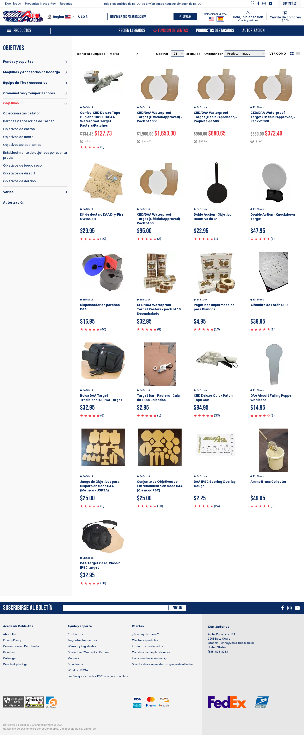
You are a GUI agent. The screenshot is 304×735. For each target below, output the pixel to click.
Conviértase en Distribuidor (21, 646)
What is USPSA (78, 670)
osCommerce (50, 728)
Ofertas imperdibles (145, 640)
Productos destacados (215, 31)
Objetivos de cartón (19, 129)
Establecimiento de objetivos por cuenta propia (35, 155)
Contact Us (75, 634)
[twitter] (253, 3)
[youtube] (270, 3)
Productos (22, 31)
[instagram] (264, 3)
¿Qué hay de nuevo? (145, 634)
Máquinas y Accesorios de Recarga (31, 72)
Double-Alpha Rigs (15, 664)
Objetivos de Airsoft (19, 173)
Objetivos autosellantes (22, 145)
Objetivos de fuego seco (22, 165)
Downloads (13, 3)
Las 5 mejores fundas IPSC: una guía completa (98, 676)
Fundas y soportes (18, 61)
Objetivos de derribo (19, 181)
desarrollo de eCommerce (19, 728)
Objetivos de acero (18, 137)
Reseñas (66, 3)
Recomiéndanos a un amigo (150, 658)
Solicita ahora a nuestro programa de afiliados (163, 664)
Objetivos (11, 103)
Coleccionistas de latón (22, 113)
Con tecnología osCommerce (78, 728)
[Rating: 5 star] (90, 147)
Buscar (187, 16)
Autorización (253, 31)
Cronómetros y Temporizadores (29, 93)
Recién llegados (131, 31)
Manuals (73, 658)
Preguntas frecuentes (40, 3)
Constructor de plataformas (151, 652)
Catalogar (10, 658)
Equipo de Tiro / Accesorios (25, 82)
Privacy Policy (12, 640)
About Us (9, 634)
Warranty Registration (82, 646)
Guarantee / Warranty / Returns (89, 652)
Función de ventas (173, 31)
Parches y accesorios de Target (28, 121)
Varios (8, 192)
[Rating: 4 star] (260, 415)
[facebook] (258, 3)
